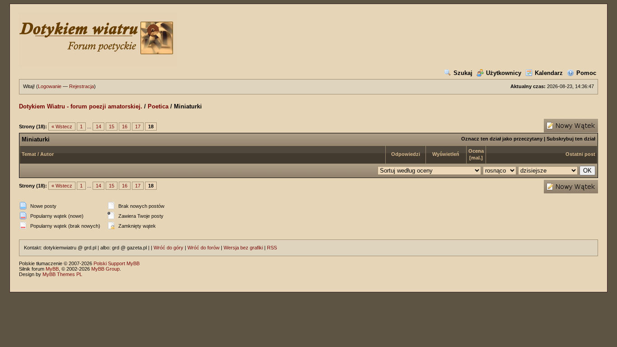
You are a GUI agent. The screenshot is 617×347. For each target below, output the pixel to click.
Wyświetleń (445, 154)
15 (111, 126)
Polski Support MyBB (116, 263)
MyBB (52, 269)
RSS (272, 247)
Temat (29, 154)
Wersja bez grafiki (243, 247)
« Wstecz (61, 126)
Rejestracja (81, 86)
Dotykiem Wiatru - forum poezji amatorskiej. (80, 106)
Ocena (476, 151)
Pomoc (586, 73)
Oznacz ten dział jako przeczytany (501, 138)
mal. (476, 157)
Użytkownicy (503, 73)
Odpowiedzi (405, 154)
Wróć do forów (203, 247)
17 (137, 126)
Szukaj (462, 73)
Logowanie (49, 86)
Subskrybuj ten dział (571, 138)
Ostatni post (580, 154)
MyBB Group (105, 269)
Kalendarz (549, 73)
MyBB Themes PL (62, 274)
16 (124, 126)
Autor (47, 154)
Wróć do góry (168, 247)
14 (98, 126)
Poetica (158, 106)
